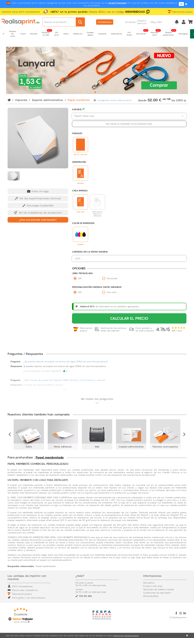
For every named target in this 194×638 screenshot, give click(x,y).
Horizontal (112, 278)
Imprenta (21, 100)
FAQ (159, 22)
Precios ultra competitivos (25, 590)
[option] (29, 434)
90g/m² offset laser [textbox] (84, 116)
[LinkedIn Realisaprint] (184, 613)
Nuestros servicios (142, 22)
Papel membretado (50, 457)
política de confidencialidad (126, 635)
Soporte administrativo (47, 100)
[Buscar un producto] (80, 21)
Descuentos (149, 582)
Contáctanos (105, 22)
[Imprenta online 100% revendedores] (20, 22)
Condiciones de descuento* (157, 592)
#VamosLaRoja (151, 596)
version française (117, 3)
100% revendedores (22, 586)
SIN (80, 278)
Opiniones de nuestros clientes (158, 589)
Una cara (112, 292)
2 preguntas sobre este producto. (114, 100)
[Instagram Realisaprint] (180, 613)
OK (181, 4)
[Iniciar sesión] (183, 22)
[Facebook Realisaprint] (176, 613)
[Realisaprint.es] (190, 22)
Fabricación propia (22, 594)
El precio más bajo (153, 586)
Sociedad (130, 22)
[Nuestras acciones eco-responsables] (83, 109)
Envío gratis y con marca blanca (28, 597)
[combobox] (129, 116)
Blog (153, 22)
